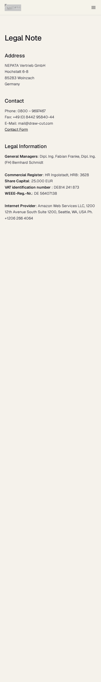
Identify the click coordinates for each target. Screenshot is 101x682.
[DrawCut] (13, 7)
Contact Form (16, 129)
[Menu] (93, 7)
